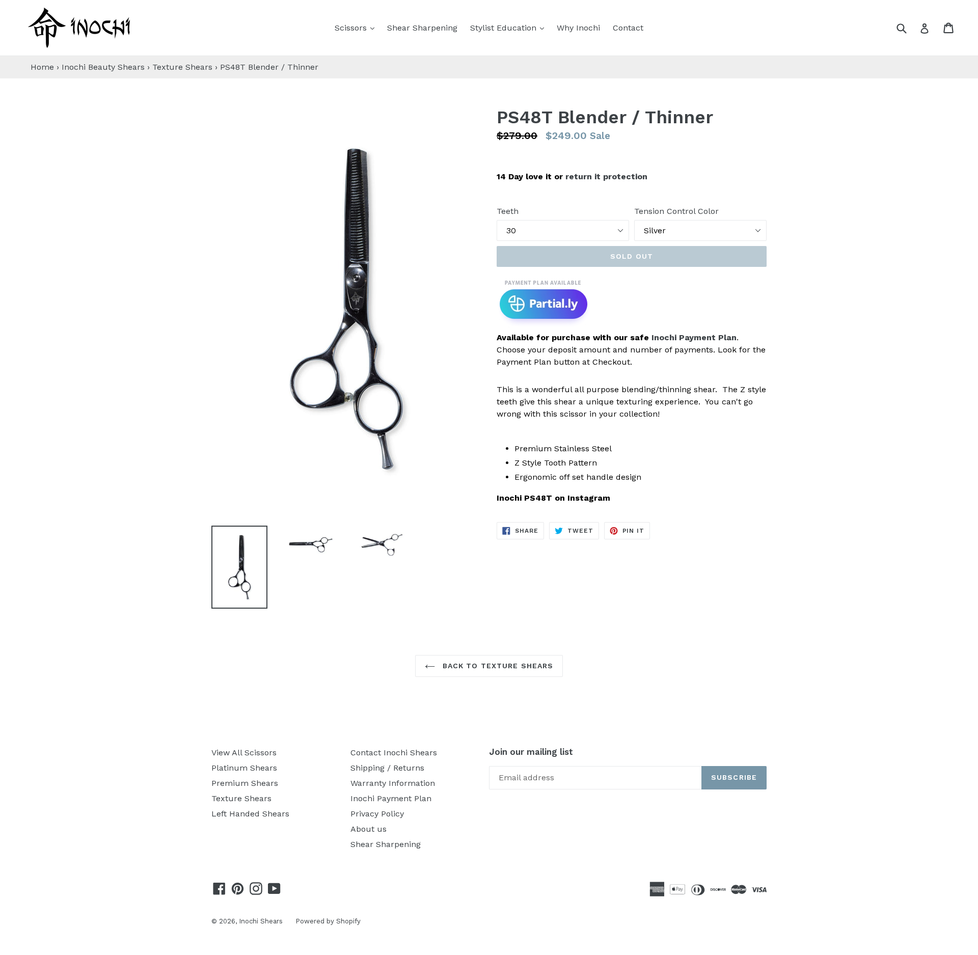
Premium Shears (244, 783)
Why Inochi (578, 28)
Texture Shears (182, 67)
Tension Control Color (676, 211)
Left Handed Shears (250, 813)
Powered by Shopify (328, 921)
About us (368, 829)
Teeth (508, 211)
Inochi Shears (261, 921)
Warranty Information (392, 783)
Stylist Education (509, 27)
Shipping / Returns (387, 768)
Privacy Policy (377, 813)
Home (42, 67)
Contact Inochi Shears (393, 752)
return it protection (606, 176)
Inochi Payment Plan (694, 337)
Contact (628, 28)
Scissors (357, 27)
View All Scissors (244, 752)
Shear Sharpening (422, 28)
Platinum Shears (244, 768)
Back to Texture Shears (497, 666)
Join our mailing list (531, 752)
